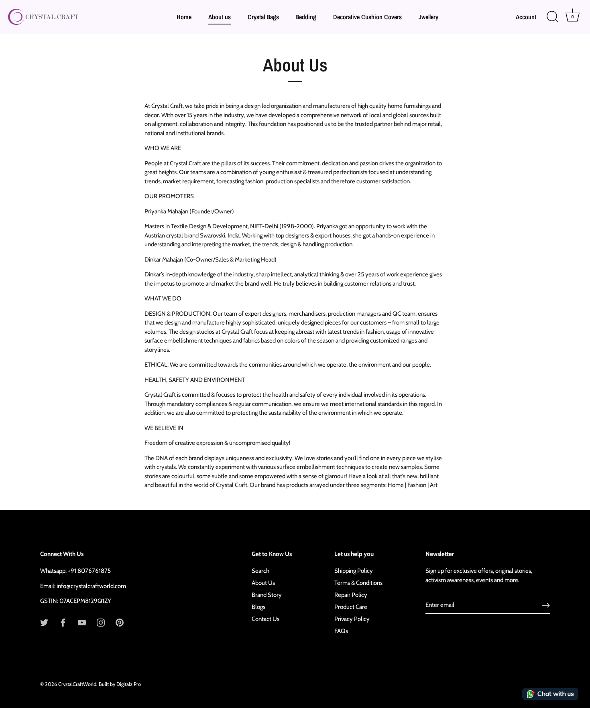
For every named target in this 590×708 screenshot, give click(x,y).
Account (526, 16)
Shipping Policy (353, 570)
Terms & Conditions (358, 582)
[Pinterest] (120, 622)
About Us (263, 582)
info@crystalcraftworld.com (91, 586)
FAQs (341, 631)
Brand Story (267, 594)
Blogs (258, 607)
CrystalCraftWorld (77, 684)
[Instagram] (101, 622)
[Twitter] (44, 622)
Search (260, 570)
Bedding (305, 16)
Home (184, 16)
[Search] (552, 17)
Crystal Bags (263, 16)
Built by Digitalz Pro (120, 684)
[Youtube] (82, 622)
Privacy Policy (352, 619)
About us (219, 16)
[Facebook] (63, 622)
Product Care (350, 607)
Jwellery (428, 16)
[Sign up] (546, 605)
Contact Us (265, 619)
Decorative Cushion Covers (367, 16)
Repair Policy (350, 594)
